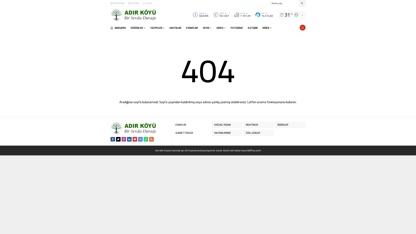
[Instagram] (124, 139)
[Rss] (151, 139)
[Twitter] (118, 139)
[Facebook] (112, 139)
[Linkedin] (129, 139)
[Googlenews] (140, 139)
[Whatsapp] (146, 139)
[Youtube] (135, 139)
